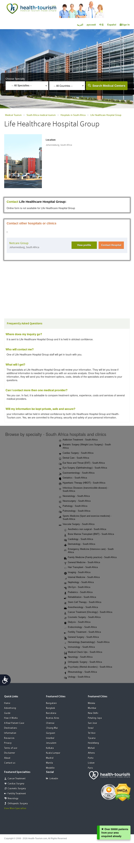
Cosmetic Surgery (17, 789)
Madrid (50, 758)
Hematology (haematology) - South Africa (88, 642)
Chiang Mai (52, 728)
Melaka (91, 703)
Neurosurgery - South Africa (77, 501)
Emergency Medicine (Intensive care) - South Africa (91, 551)
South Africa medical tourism (41, 115)
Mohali (91, 748)
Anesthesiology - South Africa (83, 607)
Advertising (10, 708)
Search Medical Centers (108, 85)
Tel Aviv (92, 733)
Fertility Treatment (17, 794)
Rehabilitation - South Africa (82, 597)
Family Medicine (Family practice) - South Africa (92, 557)
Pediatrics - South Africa (80, 592)
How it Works (11, 718)
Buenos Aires (52, 718)
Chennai (50, 723)
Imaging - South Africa (79, 572)
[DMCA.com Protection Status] (122, 792)
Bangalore (51, 703)
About (7, 758)
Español (111, 24)
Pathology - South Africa (75, 506)
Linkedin (54, 779)
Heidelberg (93, 743)
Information (10, 733)
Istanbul (50, 738)
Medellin (50, 768)
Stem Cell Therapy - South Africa (84, 602)
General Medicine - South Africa (84, 562)
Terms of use (10, 748)
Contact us (9, 763)
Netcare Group (18, 243)
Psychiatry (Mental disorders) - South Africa (90, 667)
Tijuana (92, 738)
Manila (49, 763)
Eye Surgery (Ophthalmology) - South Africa (85, 467)
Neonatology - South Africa (76, 496)
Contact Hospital (111, 245)
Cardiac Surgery (16, 784)
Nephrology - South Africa (81, 582)
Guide (7, 713)
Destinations (10, 728)
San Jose (92, 723)
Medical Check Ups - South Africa (85, 652)
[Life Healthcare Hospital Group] (26, 160)
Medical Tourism (13, 115)
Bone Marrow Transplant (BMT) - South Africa (91, 534)
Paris (90, 768)
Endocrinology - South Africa (82, 627)
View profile (84, 245)
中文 (101, 24)
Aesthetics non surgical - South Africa (87, 529)
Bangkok (50, 708)
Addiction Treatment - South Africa (80, 439)
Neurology (13, 798)
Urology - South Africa (79, 676)
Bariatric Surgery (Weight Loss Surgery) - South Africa (87, 446)
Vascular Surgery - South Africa (78, 524)
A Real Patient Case (14, 723)
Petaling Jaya (95, 718)
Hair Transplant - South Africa (83, 567)
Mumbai (92, 708)
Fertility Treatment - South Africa (84, 632)
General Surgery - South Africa (83, 637)
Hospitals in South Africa (73, 115)
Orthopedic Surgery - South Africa (85, 662)
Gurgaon (50, 733)
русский (91, 24)
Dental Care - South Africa (76, 457)
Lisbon (91, 763)
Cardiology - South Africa (80, 539)
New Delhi (93, 713)
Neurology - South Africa (80, 657)
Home (7, 703)
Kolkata (50, 748)
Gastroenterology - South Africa (78, 472)
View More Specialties (15, 808)
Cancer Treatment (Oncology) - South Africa (90, 612)
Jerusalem (51, 743)
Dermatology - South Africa (81, 544)
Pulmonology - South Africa (76, 511)
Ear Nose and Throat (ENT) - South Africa (84, 463)
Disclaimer (9, 753)
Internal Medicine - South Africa (84, 577)
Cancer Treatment (16, 779)
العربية (80, 24)
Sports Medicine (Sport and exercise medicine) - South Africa (87, 518)
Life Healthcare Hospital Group (105, 115)
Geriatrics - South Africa (75, 477)
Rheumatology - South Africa (82, 672)
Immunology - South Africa (81, 647)
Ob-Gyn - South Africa (79, 587)
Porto (91, 758)
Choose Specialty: (15, 78)
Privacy (8, 743)
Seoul (91, 728)
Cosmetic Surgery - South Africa (84, 617)
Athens (91, 753)
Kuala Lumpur (53, 753)
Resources (9, 738)
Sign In (126, 24)
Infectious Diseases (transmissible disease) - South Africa (85, 489)
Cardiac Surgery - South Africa (78, 453)
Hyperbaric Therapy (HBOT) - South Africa (84, 482)
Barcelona (51, 713)
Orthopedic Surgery (18, 804)
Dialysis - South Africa (79, 622)
